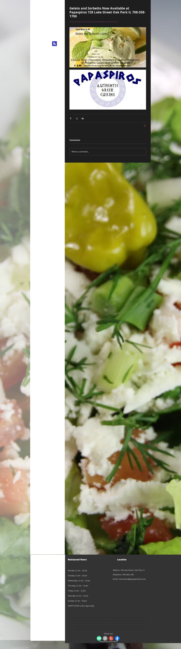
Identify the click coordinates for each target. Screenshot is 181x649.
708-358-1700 (128, 574)
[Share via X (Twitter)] (76, 118)
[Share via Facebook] (70, 118)
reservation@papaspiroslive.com (132, 579)
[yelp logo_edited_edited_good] (111, 638)
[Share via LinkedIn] (83, 118)
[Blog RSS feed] (54, 43)
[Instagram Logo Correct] (105, 638)
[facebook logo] (117, 638)
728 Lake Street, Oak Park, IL (132, 570)
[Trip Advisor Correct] (99, 638)
